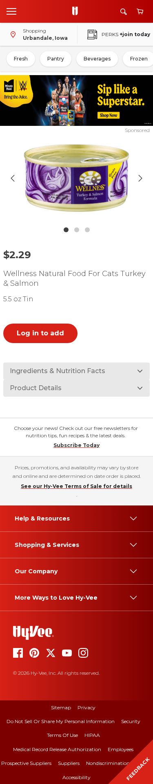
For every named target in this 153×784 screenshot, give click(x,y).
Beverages (97, 59)
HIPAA (92, 735)
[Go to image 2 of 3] (76, 230)
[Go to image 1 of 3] (66, 230)
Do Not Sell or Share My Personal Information (61, 721)
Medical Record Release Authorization (57, 749)
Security (130, 721)
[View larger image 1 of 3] (77, 178)
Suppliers (69, 763)
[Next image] (140, 178)
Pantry (55, 59)
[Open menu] (11, 11)
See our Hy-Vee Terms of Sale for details (76, 486)
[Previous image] (13, 178)
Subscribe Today (76, 445)
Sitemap (61, 707)
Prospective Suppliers (26, 763)
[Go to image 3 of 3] (87, 230)
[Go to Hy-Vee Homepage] (77, 11)
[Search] (123, 11)
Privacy (86, 707)
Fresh (21, 59)
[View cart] (139, 11)
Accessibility (76, 777)
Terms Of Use (62, 735)
